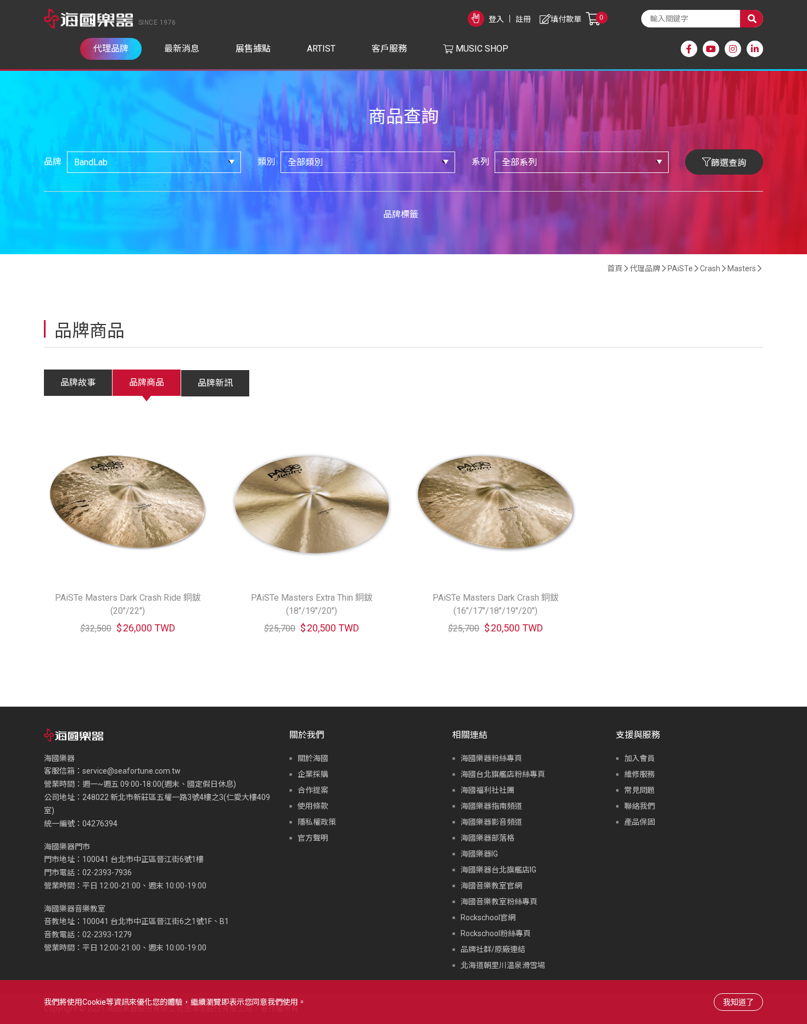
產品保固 (639, 822)
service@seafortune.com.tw (131, 770)
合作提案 (313, 790)
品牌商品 (146, 382)
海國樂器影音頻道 (491, 822)
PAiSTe (680, 268)
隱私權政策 (317, 822)
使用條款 (313, 806)
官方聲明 (313, 837)
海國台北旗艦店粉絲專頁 (503, 774)
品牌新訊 (215, 383)
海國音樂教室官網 (491, 885)
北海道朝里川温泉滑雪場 (503, 965)
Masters (741, 268)
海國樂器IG (479, 853)
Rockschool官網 (488, 917)
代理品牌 (645, 268)
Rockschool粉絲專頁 (496, 933)
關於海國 (313, 758)
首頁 (615, 268)
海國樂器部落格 (487, 837)
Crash (710, 268)
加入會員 (639, 758)
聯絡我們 (639, 806)
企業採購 (313, 774)
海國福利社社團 (487, 790)
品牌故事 (78, 382)
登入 (496, 19)
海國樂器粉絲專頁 (491, 758)
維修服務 (639, 774)
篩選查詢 (728, 163)
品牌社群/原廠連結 (493, 949)
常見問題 (639, 790)
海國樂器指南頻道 (491, 806)
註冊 (523, 19)
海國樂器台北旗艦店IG (498, 869)
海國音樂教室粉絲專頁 (499, 901)
